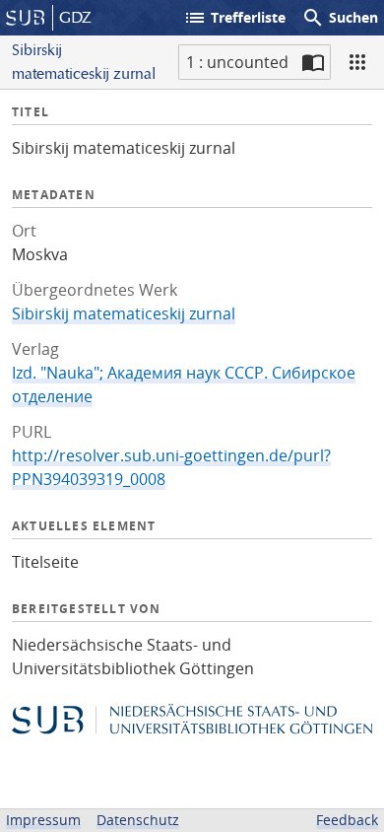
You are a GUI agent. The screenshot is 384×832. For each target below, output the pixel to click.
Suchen (339, 18)
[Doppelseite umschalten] (313, 62)
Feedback (347, 819)
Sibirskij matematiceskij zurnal (123, 313)
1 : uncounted (237, 62)
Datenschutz (137, 819)
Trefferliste (234, 18)
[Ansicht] (357, 62)
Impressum (43, 819)
